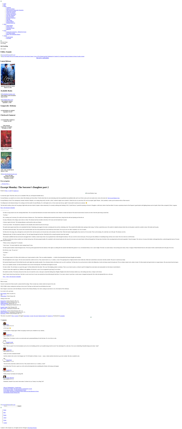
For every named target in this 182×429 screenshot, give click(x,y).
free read (36, 315)
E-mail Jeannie (9, 37)
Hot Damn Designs (32, 427)
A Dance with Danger (11, 14)
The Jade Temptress (10, 15)
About (4, 24)
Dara (7, 324)
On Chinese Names (10, 33)
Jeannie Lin (15, 190)
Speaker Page (9, 26)
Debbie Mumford (4, 303)
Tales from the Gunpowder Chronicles (14, 10)
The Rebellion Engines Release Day (11, 392)
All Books (8, 7)
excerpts (16, 315)
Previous (3, 183)
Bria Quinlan (3, 293)
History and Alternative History (13, 34)
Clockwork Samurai (10, 12)
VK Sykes (3, 304)
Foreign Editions (10, 21)
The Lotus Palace (10, 16)
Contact (5, 35)
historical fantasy (42, 315)
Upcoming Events (10, 28)
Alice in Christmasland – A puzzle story (12, 387)
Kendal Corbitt (4, 307)
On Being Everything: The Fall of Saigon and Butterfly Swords (17, 388)
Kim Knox (3, 313)
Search (2, 406)
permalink (62, 315)
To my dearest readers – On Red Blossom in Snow (14, 390)
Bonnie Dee (3, 301)
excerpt (31, 315)
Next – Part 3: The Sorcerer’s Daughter (12, 276)
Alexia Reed (3, 296)
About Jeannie (9, 25)
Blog (4, 5)
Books (4, 6)
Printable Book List (10, 23)
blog (13, 315)
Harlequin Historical (10, 17)
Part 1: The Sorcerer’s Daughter (8, 207)
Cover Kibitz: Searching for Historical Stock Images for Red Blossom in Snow (21, 391)
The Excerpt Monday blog (113, 198)
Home (4, 3)
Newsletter (8, 38)
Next (8, 183)
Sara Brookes (4, 311)
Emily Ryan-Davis (5, 312)
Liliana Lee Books (10, 8)
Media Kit (8, 29)
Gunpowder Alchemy (11, 11)
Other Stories (9, 20)
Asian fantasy (26, 315)
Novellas (8, 19)
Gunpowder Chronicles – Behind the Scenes (16, 31)
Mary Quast (3, 308)
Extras (4, 30)
